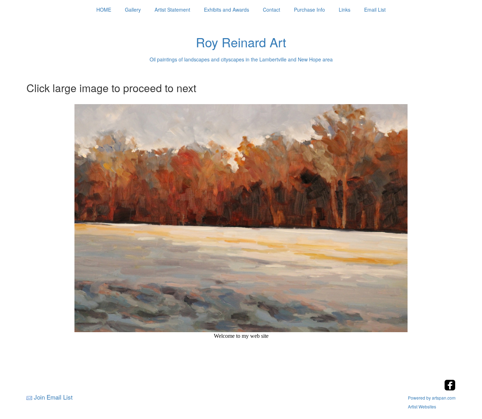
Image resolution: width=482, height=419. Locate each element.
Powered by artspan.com (432, 398)
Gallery (133, 9)
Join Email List (53, 397)
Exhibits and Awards (226, 9)
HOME (103, 9)
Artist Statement (172, 9)
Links (344, 9)
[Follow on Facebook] (450, 388)
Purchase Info (309, 9)
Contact (271, 9)
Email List (375, 9)
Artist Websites (422, 406)
